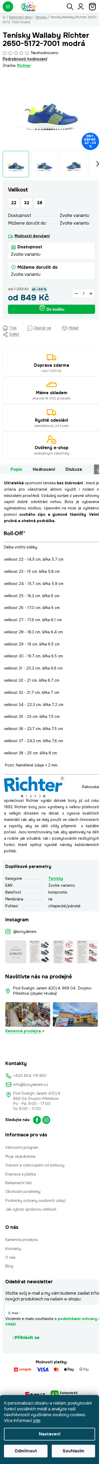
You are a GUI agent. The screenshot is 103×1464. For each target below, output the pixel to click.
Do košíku (55, 309)
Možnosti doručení (32, 236)
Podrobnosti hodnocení (25, 59)
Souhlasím (73, 1451)
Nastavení (49, 1434)
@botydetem (24, 931)
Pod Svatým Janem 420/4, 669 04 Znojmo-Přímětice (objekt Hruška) (52, 991)
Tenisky (55, 878)
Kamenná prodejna (23, 1031)
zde (36, 1420)
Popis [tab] (16, 469)
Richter (24, 65)
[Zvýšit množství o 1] (91, 293)
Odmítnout (26, 1451)
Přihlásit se (27, 1337)
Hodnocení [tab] (44, 469)
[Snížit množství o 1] (76, 293)
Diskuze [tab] (73, 469)
